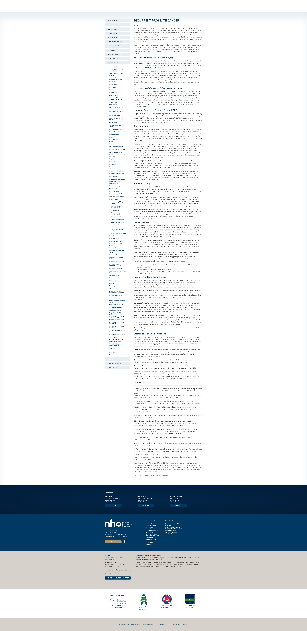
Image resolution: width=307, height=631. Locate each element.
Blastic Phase (113, 84)
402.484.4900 (109, 502)
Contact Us (113, 542)
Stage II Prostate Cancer (118, 222)
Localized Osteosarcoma (116, 152)
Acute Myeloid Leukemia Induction (116, 74)
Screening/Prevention (115, 286)
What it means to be (190, 605)
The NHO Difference (171, 532)
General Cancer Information (116, 129)
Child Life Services (151, 525)
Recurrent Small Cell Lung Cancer (116, 251)
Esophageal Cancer (114, 115)
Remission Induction (115, 275)
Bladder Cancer (113, 82)
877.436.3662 (114, 533)
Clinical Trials (149, 527)
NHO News (111, 50)
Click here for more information (152, 559)
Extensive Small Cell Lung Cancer (116, 119)
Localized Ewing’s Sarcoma (117, 149)
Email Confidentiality (183, 624)
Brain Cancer (112, 90)
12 (181, 324)
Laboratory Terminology (115, 42)
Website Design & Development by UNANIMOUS (154, 624)
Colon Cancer (113, 105)
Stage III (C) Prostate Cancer (117, 225)
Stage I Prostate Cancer (117, 219)
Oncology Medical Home (152, 536)
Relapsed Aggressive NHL (116, 261)
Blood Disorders (113, 20)
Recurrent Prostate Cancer (118, 217)
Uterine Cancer (113, 355)
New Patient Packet (170, 530)
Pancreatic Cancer (114, 191)
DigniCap (148, 544)
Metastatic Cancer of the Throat (116, 167)
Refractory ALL (113, 255)
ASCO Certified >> (190, 607)
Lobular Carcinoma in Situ (116, 146)
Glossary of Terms (114, 37)
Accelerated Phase (114, 67)
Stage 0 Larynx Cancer (115, 295)
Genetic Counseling (151, 529)
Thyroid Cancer (113, 348)
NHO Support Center (151, 534)
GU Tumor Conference (152, 530)
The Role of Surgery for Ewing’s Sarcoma (115, 344)
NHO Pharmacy (150, 532)
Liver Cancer (112, 144)
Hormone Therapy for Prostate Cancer (117, 206)
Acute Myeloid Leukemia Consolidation (116, 70)
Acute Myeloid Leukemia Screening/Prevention (116, 78)
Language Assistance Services (174, 529)
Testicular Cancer (114, 337)
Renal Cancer (113, 280)
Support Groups (150, 541)
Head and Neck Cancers (116, 132)
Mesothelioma (113, 164)
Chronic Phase (113, 102)
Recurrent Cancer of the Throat (117, 238)
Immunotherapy (115, 210)
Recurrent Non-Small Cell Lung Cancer (117, 244)
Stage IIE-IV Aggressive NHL (117, 317)
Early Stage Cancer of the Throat (116, 108)
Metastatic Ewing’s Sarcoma (117, 171)
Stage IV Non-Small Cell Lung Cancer (117, 331)
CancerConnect (150, 475)
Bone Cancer (112, 87)
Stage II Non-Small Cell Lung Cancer (117, 313)
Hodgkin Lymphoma (114, 134)
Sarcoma (111, 283)
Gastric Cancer (113, 122)
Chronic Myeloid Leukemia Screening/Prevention (116, 98)
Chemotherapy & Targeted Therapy (118, 202)
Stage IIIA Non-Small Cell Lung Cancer (116, 323)
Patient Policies (113, 58)
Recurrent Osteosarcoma (116, 248)
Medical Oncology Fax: (111, 535)
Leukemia (112, 137)
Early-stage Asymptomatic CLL (116, 112)
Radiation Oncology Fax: (111, 536)
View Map (113, 505)
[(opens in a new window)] (125, 541)
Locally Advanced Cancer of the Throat (117, 155)
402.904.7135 (174, 502)
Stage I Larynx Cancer (115, 298)
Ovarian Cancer (113, 188)
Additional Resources (114, 363)
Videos (110, 359)
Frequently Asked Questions (173, 527)
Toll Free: (107, 533)
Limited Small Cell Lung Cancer (116, 140)
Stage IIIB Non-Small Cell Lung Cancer (116, 327)
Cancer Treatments (114, 25)
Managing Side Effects (115, 46)
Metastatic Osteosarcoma (116, 173)
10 (144, 299)
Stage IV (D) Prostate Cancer (117, 229)
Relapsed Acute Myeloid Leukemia (116, 258)
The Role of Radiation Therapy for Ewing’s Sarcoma (117, 340)
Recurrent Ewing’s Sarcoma (116, 241)
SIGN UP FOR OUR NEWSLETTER (118, 578)
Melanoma (112, 161)
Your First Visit (169, 534)
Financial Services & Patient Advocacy (173, 524)
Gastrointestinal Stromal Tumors (116, 125)
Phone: (107, 531)
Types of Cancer (113, 63)
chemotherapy (189, 104)
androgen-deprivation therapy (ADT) (152, 67)
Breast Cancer (113, 92)
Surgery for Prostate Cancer (118, 233)
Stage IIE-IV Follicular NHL (116, 319)
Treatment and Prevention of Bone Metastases (117, 351)
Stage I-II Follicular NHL (116, 307)
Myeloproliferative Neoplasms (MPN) (114, 182)
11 (175, 312)
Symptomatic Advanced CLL (117, 334)
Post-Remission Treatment (116, 194)
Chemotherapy (162, 80)
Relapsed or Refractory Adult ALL (117, 271)
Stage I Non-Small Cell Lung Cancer (117, 301)
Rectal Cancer (113, 236)
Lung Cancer (112, 159)
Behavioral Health (150, 524)
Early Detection (112, 33)
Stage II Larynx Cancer (115, 310)
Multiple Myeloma (114, 176)
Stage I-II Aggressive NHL (116, 305)
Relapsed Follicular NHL (116, 268)
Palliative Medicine (151, 537)
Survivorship (149, 542)
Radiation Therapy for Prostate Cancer (117, 213)
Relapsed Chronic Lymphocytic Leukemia (115, 264)
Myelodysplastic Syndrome (117, 179)
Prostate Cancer (113, 199)
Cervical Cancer (113, 95)
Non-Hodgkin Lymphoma (116, 186)
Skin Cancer (112, 288)
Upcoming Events (113, 367)
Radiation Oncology (151, 539)
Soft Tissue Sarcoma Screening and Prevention (116, 292)
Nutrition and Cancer (114, 54)
